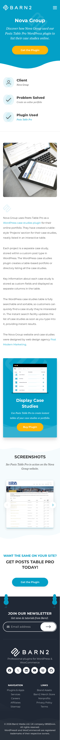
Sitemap (15, 706)
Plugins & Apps (15, 690)
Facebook (9, 670)
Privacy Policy (44, 702)
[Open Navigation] (55, 8)
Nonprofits (44, 698)
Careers (15, 698)
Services (15, 694)
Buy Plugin (30, 427)
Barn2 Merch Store (44, 694)
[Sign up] (48, 626)
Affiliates (15, 702)
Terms (44, 706)
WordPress (43, 670)
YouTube (34, 670)
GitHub (51, 670)
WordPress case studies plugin (22, 222)
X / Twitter (18, 670)
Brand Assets (44, 690)
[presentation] (52, 505)
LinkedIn (26, 670)
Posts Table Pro (24, 119)
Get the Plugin (30, 50)
